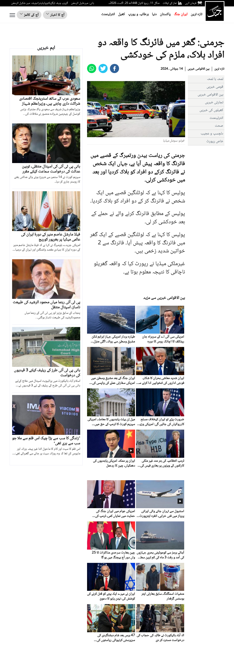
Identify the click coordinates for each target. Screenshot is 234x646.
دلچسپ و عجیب (212, 134)
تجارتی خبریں (214, 102)
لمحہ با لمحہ (215, 79)
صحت (219, 126)
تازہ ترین (196, 14)
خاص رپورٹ (214, 141)
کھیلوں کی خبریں (211, 110)
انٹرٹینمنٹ (108, 14)
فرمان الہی (190, 3)
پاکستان (165, 14)
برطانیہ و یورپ (138, 14)
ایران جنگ (181, 14)
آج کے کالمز (31, 15)
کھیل (121, 14)
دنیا (154, 14)
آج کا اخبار (56, 15)
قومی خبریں (215, 87)
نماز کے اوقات (170, 3)
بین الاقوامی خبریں (199, 69)
